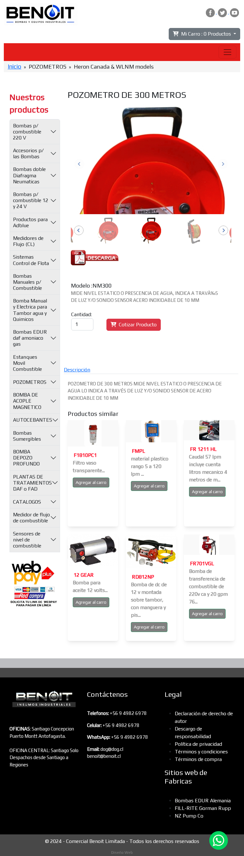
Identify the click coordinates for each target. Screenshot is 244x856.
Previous (79, 164)
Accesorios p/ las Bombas (28, 153)
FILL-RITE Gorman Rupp (203, 808)
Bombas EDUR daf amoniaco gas (30, 338)
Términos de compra (198, 759)
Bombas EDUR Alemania (203, 801)
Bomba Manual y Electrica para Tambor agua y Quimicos (30, 310)
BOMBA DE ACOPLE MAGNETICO (27, 401)
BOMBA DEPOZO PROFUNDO (26, 458)
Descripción (77, 370)
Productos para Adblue (30, 222)
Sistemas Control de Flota (31, 260)
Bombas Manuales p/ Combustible (27, 282)
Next (222, 164)
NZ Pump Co (189, 816)
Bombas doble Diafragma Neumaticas (29, 175)
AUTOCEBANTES (32, 420)
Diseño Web (122, 852)
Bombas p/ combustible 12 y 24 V (30, 200)
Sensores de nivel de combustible (27, 540)
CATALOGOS (27, 502)
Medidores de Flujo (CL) (28, 241)
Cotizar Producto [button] (136, 325)
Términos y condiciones (201, 752)
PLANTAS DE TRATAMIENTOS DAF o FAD (32, 483)
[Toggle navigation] (227, 52)
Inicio (14, 66)
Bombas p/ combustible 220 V (27, 132)
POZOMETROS (29, 382)
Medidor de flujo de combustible (31, 518)
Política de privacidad (198, 744)
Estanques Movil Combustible (27, 363)
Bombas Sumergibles (27, 436)
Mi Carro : (205, 34)
